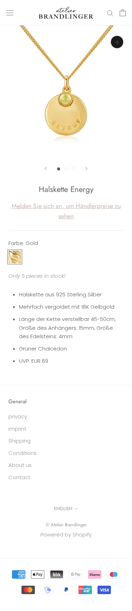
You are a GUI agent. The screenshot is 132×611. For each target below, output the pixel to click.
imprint (17, 428)
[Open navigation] (9, 12)
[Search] (110, 12)
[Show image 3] (73, 169)
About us (20, 465)
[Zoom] (117, 42)
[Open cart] (123, 12)
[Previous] (45, 168)
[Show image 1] (58, 169)
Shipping (19, 440)
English (63, 508)
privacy (17, 416)
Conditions (22, 453)
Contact (19, 477)
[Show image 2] (66, 169)
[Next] (87, 168)
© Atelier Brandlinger (66, 524)
